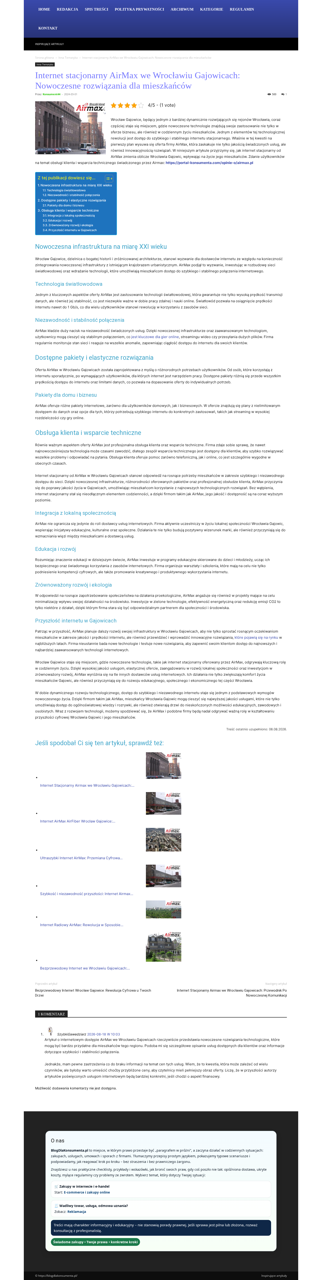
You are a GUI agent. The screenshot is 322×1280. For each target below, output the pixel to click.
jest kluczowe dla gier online (155, 337)
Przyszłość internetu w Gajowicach (72, 230)
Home (44, 9)
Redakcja (67, 9)
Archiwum (182, 9)
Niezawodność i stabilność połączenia (74, 195)
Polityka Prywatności (139, 9)
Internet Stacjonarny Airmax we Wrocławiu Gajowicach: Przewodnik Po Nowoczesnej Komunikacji (232, 993)
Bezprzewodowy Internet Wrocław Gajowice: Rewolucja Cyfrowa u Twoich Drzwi (93, 993)
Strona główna (44, 58)
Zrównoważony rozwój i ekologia (71, 225)
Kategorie (211, 9)
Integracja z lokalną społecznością (71, 215)
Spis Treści (96, 9)
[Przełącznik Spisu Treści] (106, 179)
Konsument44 (51, 94)
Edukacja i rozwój (60, 220)
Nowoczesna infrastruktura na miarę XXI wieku (76, 185)
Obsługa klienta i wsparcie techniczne (70, 210)
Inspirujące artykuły (49, 44)
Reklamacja (76, 1211)
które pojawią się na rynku (256, 637)
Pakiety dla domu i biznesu (65, 205)
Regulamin (242, 9)
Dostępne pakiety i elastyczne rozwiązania (73, 200)
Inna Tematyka (68, 58)
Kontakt (48, 28)
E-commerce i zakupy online (87, 1192)
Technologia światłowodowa (66, 190)
